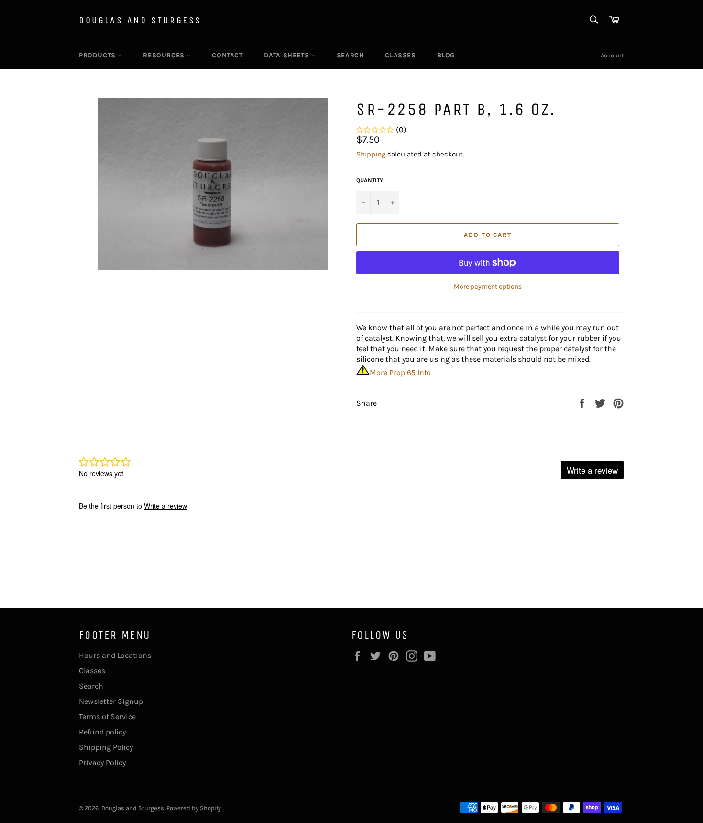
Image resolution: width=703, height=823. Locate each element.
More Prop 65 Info (400, 372)
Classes (400, 55)
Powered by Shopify (193, 808)
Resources (165, 55)
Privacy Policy (102, 762)
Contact (227, 55)
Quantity (369, 180)
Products (98, 55)
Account (612, 55)
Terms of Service (107, 716)
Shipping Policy (106, 747)
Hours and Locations (115, 655)
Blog (446, 55)
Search (350, 55)
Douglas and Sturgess (140, 20)
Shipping (370, 154)
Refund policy (102, 731)
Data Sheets (287, 55)
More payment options (488, 286)
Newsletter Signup (111, 701)
